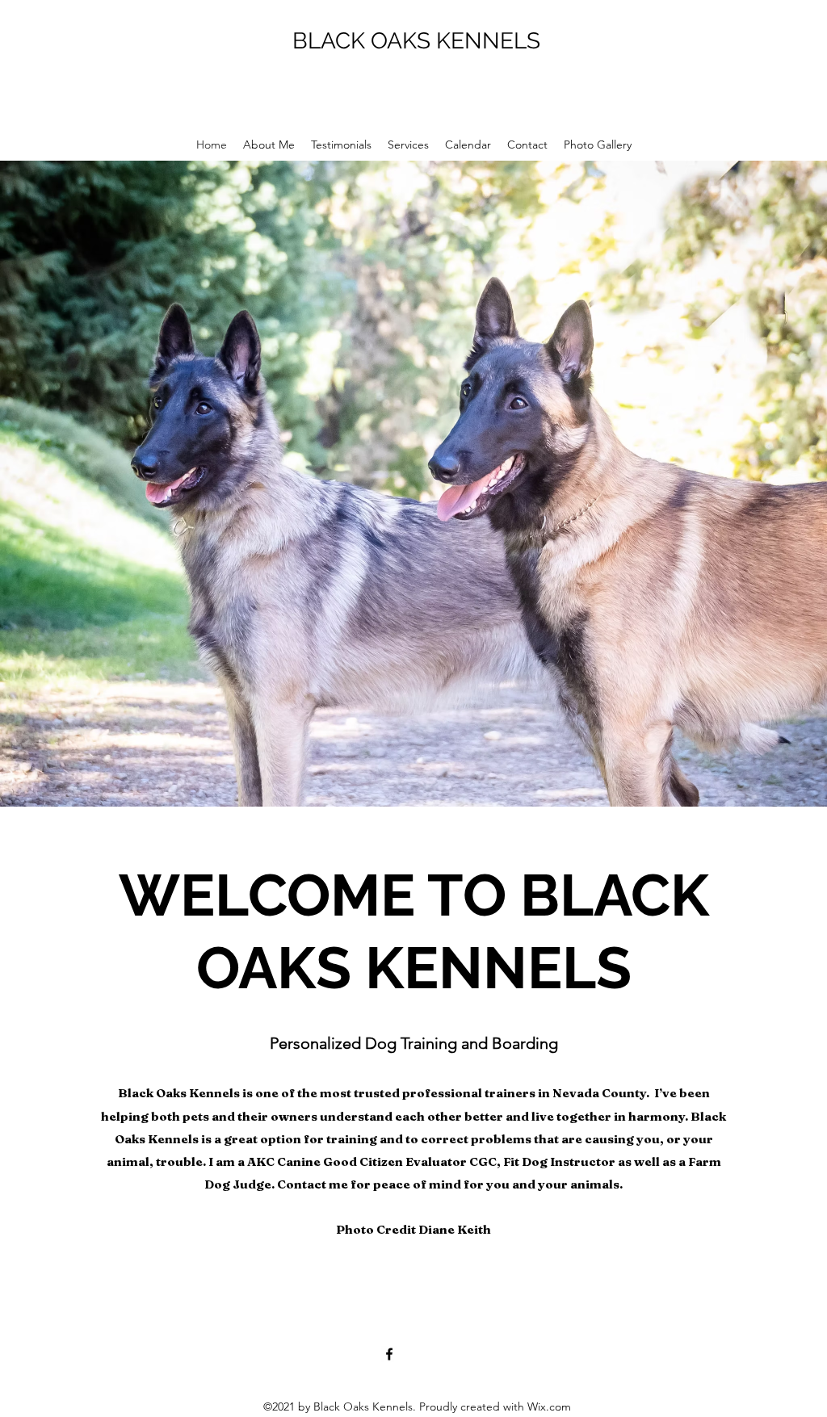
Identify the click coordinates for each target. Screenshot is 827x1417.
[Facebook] (389, 1354)
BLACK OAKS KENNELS (416, 40)
